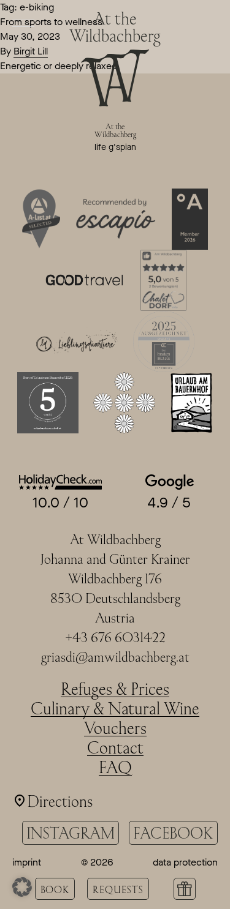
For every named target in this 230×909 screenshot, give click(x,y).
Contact (115, 747)
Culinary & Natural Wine (115, 708)
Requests (118, 889)
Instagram (70, 833)
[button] (22, 887)
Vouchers (115, 728)
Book (55, 889)
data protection (185, 862)
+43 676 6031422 (115, 637)
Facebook (173, 833)
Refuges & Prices (115, 689)
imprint (26, 862)
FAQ (115, 767)
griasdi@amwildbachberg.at (115, 656)
